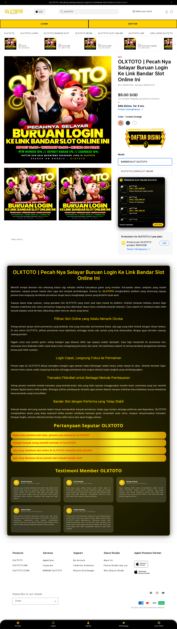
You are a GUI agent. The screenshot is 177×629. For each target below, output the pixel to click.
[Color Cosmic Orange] (120, 123)
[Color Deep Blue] (128, 123)
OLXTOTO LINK (136, 33)
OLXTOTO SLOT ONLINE (110, 33)
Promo (18, 626)
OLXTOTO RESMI (83, 33)
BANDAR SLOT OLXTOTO (134, 161)
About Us (108, 560)
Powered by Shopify (156, 608)
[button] (9, 33)
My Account (79, 560)
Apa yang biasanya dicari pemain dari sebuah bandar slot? (47, 458)
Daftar (88, 626)
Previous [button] (5, 2)
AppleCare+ (48, 560)
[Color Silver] (134, 123)
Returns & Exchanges (83, 570)
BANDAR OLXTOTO (52, 570)
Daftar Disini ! (122, 2)
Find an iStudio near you (116, 565)
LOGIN (44, 24)
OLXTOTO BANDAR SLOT (56, 33)
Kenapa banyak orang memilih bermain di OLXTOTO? (44, 442)
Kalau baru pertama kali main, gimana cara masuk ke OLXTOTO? (51, 435)
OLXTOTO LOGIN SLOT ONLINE (137, 171)
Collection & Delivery (83, 565)
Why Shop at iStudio (114, 570)
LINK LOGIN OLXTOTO (161, 33)
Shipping (135, 99)
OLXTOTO (9, 33)
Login (53, 626)
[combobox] (88, 11)
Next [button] (171, 2)
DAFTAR (132, 24)
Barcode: (139, 85)
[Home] (13, 11)
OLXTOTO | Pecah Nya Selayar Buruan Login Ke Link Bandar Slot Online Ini (88, 2)
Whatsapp (123, 626)
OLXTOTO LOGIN (29, 33)
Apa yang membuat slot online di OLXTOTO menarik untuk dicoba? (53, 450)
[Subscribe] (55, 601)
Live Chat (159, 626)
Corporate (48, 565)
